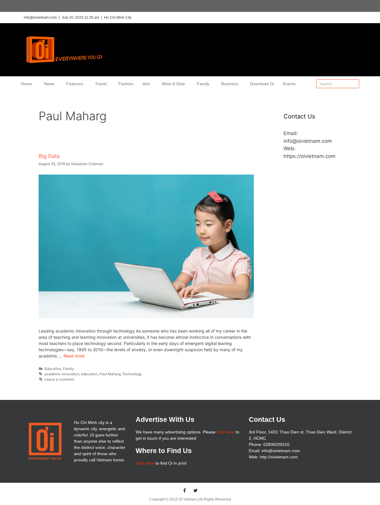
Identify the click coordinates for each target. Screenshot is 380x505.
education (89, 374)
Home (26, 83)
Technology (132, 374)
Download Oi (262, 83)
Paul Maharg (110, 374)
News (49, 83)
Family (203, 83)
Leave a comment (59, 379)
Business (229, 83)
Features (74, 83)
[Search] (354, 84)
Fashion (126, 83)
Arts (146, 83)
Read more (74, 355)
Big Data (49, 156)
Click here (145, 463)
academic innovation (62, 374)
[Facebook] (184, 490)
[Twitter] (195, 490)
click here (226, 432)
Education (53, 368)
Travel (101, 83)
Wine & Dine (173, 83)
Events (289, 83)
